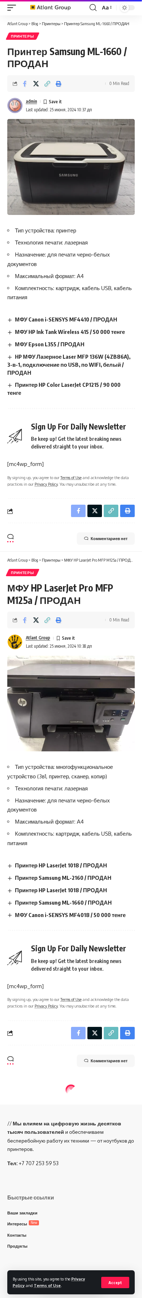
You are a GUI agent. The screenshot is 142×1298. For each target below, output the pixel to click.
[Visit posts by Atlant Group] (15, 642)
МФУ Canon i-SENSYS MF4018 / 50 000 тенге (70, 915)
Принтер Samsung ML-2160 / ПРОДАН (63, 877)
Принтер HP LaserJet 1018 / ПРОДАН (61, 865)
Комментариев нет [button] (109, 538)
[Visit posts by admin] (15, 105)
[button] (115, 1282)
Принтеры (22, 36)
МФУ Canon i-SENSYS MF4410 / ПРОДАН (66, 319)
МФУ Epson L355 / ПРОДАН (49, 344)
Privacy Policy (46, 484)
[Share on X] (36, 83)
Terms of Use (47, 1285)
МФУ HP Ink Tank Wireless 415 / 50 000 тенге (70, 331)
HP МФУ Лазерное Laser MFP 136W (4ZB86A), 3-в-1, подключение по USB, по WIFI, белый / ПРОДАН (68, 364)
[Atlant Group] (54, 7)
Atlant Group (38, 637)
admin (31, 101)
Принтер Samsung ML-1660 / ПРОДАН (63, 902)
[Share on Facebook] (25, 83)
